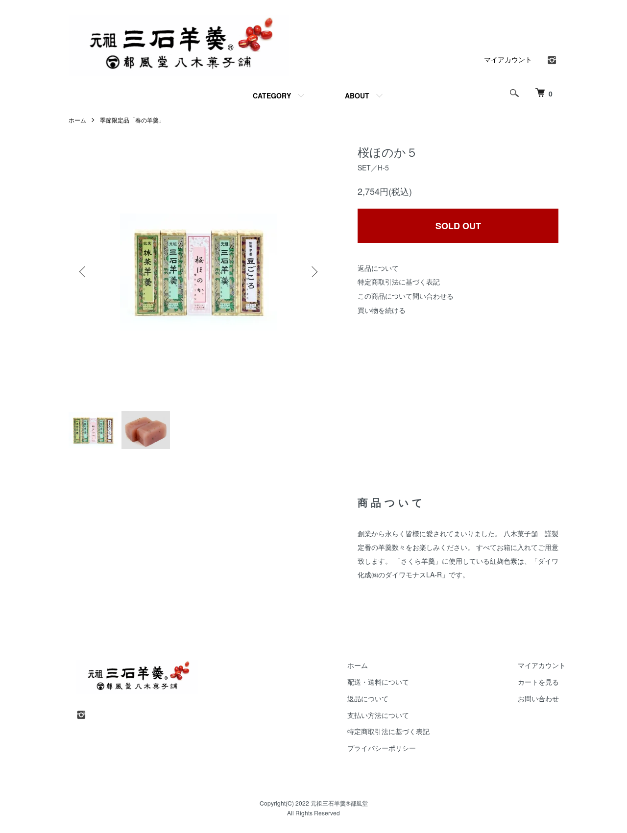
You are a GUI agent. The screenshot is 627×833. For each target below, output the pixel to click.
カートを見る (538, 682)
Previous (83, 271)
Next (313, 271)
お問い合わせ (538, 698)
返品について (378, 268)
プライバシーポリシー (381, 748)
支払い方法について (378, 715)
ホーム (77, 120)
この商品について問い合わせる (406, 296)
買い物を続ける (382, 310)
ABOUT (357, 95)
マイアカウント (508, 59)
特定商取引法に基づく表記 (399, 281)
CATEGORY (272, 95)
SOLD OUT (458, 225)
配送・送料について (378, 682)
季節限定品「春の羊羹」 (132, 120)
